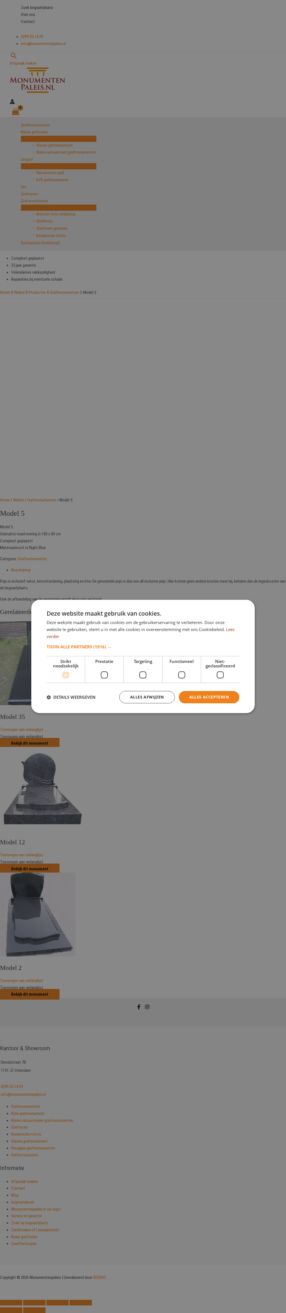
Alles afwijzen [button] (147, 697)
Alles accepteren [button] (209, 697)
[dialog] (143, 656)
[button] (143, 646)
